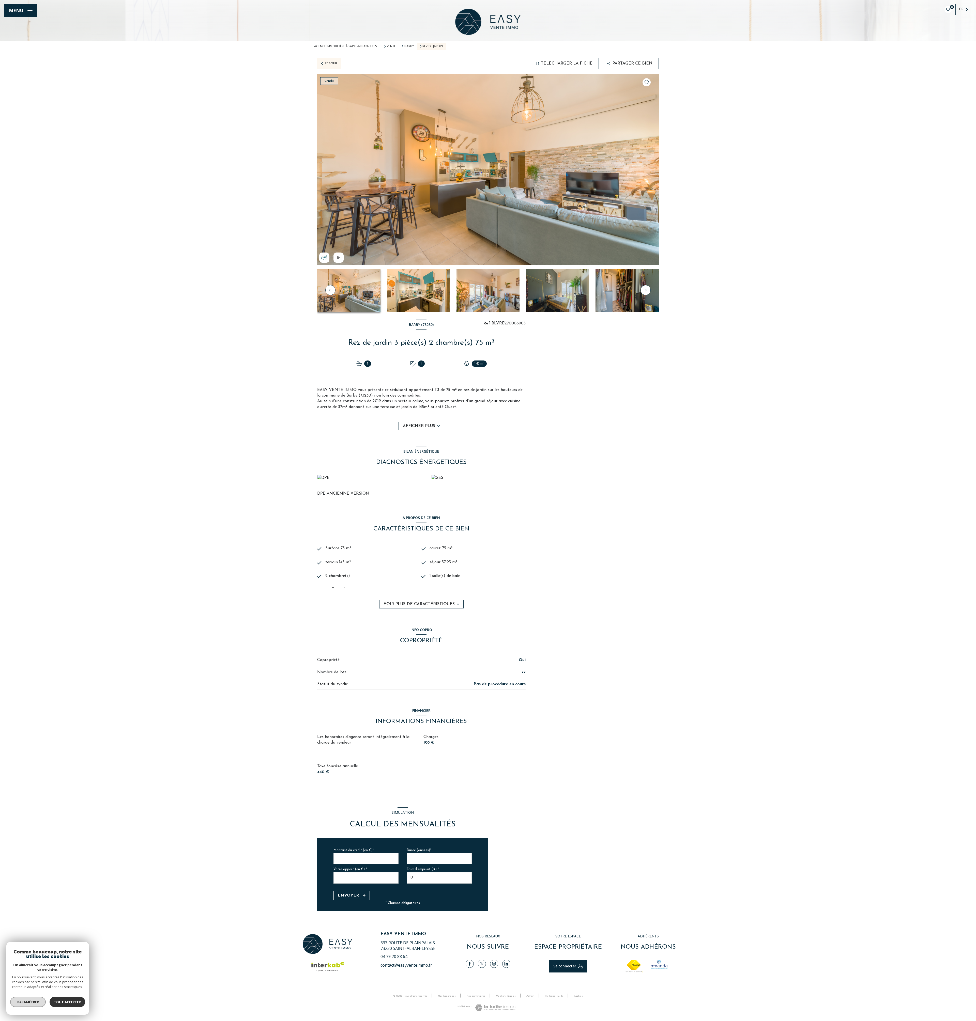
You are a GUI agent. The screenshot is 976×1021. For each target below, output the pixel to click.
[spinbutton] (439, 878)
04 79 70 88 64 (393, 956)
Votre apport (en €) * (350, 869)
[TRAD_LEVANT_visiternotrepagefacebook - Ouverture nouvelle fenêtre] (470, 964)
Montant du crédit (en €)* (353, 850)
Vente (391, 46)
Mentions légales (506, 996)
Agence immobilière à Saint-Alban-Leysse (346, 46)
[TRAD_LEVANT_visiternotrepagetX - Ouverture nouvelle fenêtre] (482, 964)
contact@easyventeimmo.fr (406, 965)
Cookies (578, 996)
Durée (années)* (419, 850)
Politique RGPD (554, 996)
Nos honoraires (447, 996)
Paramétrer (28, 1002)
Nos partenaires (475, 996)
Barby (409, 46)
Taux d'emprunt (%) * (423, 869)
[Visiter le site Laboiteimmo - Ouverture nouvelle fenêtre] (495, 1007)
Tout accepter (67, 1002)
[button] (645, 290)
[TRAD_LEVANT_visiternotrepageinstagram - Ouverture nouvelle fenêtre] (494, 964)
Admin (530, 996)
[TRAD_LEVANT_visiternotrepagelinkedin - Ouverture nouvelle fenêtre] (506, 964)
